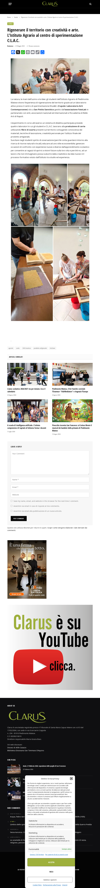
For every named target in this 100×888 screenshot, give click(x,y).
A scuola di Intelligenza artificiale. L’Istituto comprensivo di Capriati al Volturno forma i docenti (26, 426)
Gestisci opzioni (50, 879)
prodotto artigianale (40, 348)
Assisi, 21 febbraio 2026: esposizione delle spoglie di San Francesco (44, 766)
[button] (71, 778)
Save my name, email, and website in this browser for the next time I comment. (46, 501)
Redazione (10, 46)
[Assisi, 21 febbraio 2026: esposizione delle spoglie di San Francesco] (14, 769)
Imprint (64, 885)
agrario (11, 348)
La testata (22, 870)
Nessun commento (34, 46)
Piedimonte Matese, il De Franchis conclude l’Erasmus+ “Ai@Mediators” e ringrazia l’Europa (70, 390)
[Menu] (10, 4)
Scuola (10, 24)
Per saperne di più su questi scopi (56, 855)
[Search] (90, 4)
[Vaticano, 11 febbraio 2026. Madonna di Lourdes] (14, 782)
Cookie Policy (37, 885)
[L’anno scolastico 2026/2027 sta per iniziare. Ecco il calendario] (27, 374)
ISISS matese (27, 348)
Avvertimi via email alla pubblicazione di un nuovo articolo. (38, 511)
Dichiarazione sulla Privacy (52, 885)
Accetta (51, 862)
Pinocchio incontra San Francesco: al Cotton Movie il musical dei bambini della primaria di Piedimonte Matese (72, 428)
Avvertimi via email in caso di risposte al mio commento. (37, 506)
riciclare (52, 348)
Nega (51, 871)
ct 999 (12, 821)
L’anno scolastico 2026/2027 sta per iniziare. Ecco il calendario (26, 390)
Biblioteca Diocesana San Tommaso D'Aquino (25, 750)
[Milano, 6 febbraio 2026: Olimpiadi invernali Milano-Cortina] (14, 795)
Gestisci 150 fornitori (37, 855)
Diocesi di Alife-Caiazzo (16, 747)
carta (18, 348)
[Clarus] (50, 4)
